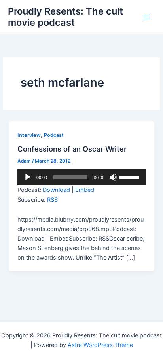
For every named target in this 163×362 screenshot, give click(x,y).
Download (56, 189)
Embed (84, 189)
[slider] (130, 176)
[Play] (28, 177)
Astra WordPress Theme (100, 345)
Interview (29, 135)
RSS (52, 199)
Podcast (54, 135)
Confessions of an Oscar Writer (72, 148)
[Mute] (113, 177)
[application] (81, 177)
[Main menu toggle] (146, 17)
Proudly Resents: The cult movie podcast (65, 17)
